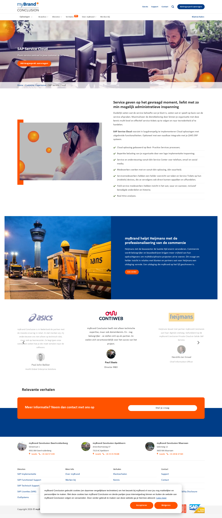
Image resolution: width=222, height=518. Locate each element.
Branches (42, 17)
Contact (165, 7)
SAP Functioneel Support (29, 480)
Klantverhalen (120, 474)
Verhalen (70, 17)
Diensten (56, 17)
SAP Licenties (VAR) (26, 491)
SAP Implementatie (26, 474)
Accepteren (141, 505)
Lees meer (161, 498)
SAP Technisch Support (28, 486)
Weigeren (166, 505)
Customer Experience (35, 85)
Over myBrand (88, 17)
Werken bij (105, 17)
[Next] (198, 342)
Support (154, 7)
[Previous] (24, 342)
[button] (173, 7)
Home (20, 85)
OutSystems (23, 497)
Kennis (116, 480)
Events (145, 7)
